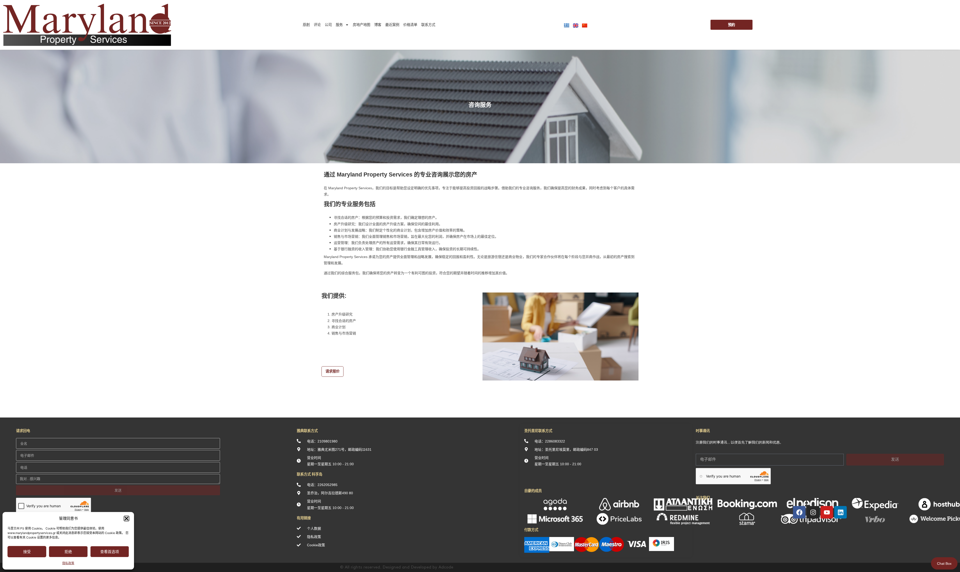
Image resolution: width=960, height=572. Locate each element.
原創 (306, 24)
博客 (377, 24)
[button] (126, 518)
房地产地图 (361, 24)
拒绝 (68, 551)
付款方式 (531, 529)
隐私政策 (68, 563)
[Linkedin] (840, 512)
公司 (328, 24)
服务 (339, 24)
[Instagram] (813, 512)
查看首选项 (109, 551)
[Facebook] (799, 512)
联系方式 (428, 24)
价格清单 (410, 24)
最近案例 (392, 24)
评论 (317, 24)
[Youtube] (826, 512)
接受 (27, 551)
